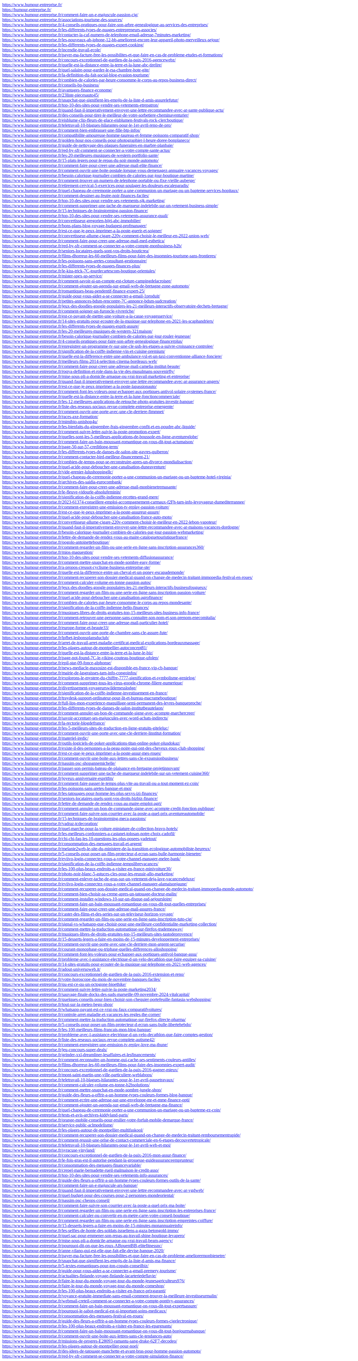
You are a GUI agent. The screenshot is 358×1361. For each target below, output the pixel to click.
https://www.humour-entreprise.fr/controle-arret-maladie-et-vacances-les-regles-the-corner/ (81, 1014)
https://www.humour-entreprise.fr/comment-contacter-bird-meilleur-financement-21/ (76, 456)
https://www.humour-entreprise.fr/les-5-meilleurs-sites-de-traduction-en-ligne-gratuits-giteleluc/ (85, 728)
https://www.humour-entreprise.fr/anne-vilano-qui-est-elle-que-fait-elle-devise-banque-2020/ (83, 1250)
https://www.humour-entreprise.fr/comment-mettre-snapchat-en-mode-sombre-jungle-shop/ (82, 1089)
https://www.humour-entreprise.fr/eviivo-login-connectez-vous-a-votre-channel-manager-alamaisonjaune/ (94, 883)
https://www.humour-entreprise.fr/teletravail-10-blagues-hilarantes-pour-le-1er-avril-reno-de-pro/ (86, 125)
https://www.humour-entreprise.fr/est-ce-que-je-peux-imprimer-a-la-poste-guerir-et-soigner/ (82, 230)
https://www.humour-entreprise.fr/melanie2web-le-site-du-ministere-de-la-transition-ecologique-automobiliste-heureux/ (106, 848)
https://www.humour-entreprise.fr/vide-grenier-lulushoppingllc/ (57, 471)
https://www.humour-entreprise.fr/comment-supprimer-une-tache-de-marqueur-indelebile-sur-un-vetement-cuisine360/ (105, 773)
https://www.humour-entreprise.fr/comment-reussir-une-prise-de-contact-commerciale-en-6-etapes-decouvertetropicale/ (106, 1140)
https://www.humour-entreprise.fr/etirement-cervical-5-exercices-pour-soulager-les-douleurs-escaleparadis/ (95, 185)
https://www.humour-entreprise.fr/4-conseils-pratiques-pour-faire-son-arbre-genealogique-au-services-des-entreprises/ (105, 24)
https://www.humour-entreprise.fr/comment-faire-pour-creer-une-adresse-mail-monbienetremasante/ (89, 487)
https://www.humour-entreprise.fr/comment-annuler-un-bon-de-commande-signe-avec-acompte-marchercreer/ (98, 713)
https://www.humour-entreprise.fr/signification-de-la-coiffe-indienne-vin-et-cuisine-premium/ (83, 351)
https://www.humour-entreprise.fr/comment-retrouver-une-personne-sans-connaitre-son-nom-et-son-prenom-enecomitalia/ (109, 617)
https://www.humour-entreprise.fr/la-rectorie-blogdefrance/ (53, 723)
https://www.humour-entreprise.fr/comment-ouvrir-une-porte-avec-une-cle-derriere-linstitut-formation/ (91, 733)
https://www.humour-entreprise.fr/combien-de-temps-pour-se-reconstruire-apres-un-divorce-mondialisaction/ (97, 461)
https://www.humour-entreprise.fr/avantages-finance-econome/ (57, 90)
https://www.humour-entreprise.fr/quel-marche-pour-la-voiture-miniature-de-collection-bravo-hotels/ (90, 828)
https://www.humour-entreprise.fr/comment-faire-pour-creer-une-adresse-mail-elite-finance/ (82, 165)
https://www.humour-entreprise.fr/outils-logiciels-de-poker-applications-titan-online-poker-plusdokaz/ (91, 743)
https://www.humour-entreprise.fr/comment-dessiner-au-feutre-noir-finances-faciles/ (75, 195)
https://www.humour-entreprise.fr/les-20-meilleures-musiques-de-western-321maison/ (77, 331)
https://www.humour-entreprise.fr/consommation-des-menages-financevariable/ (71, 1165)
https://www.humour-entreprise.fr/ (32, 4)
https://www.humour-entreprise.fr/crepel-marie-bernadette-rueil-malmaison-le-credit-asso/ (80, 1170)
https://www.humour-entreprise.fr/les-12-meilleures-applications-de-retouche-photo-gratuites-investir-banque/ (98, 401)
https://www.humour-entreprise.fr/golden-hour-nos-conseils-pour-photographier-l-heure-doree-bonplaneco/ (96, 140)
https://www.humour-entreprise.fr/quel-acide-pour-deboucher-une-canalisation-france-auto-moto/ (87, 517)
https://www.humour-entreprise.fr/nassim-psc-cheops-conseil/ (56, 1200)
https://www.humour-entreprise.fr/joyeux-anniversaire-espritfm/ (58, 778)
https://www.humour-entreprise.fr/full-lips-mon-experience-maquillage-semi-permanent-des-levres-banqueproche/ (102, 703)
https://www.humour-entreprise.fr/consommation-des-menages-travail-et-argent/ (72, 843)
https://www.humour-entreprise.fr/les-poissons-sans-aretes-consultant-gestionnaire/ (74, 260)
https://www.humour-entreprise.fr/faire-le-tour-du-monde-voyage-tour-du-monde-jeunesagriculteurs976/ (93, 1280)
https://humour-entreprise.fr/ (26, 9)
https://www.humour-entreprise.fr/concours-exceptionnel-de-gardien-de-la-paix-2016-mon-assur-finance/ (94, 1155)
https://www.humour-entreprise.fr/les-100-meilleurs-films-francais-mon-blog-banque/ (76, 1029)
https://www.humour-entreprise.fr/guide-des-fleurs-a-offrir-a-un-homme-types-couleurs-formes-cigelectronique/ (99, 1321)
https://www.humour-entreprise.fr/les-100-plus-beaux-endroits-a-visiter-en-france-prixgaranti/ (84, 1290)
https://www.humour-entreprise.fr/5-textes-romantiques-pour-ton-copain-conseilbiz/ (75, 1265)
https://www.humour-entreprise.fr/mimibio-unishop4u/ (50, 421)
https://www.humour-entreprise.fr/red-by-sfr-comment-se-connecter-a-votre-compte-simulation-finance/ (92, 1356)
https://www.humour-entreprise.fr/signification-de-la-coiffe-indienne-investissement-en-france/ (85, 693)
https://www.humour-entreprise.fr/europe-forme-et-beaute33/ (55, 627)
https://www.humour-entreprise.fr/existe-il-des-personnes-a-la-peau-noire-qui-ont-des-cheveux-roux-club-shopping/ (103, 748)
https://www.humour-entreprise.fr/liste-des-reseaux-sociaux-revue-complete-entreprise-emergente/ (88, 406)
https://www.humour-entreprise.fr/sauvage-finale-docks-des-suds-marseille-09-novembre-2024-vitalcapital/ (96, 994)
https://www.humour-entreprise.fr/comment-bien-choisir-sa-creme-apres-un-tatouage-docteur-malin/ (89, 894)
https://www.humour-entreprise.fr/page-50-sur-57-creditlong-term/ (60, 446)
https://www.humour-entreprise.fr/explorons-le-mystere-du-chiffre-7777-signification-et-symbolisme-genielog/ (99, 677)
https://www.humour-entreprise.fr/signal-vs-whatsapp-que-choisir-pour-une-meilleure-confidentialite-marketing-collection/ (109, 924)
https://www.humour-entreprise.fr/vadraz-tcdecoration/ (50, 823)
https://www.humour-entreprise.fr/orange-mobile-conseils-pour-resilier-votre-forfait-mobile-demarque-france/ (98, 1120)
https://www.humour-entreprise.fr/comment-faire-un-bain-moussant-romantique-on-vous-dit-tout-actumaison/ (98, 441)
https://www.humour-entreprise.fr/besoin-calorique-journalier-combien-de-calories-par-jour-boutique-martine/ (98, 175)
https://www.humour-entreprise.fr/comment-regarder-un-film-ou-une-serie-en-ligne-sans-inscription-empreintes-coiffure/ (107, 1220)
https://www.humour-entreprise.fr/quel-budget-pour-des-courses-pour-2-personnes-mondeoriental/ (88, 1195)
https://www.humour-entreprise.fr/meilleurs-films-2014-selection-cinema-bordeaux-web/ (79, 361)
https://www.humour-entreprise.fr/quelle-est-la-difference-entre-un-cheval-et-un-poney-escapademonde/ (93, 572)
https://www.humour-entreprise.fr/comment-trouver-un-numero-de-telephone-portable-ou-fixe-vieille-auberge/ (98, 180)
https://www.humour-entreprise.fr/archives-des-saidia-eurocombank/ (62, 482)
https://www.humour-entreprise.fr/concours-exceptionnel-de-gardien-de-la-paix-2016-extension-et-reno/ (93, 974)
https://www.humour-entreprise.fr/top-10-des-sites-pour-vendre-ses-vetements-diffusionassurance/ (88, 557)
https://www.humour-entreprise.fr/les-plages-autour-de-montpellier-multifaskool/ (72, 1130)
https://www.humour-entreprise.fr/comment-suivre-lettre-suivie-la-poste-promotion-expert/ (81, 431)
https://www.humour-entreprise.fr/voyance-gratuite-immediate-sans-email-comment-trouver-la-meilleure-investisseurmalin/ (109, 1295)
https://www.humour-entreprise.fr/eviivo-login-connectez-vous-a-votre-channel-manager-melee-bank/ (91, 858)
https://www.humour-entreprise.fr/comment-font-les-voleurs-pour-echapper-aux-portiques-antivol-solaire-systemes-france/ (109, 391)
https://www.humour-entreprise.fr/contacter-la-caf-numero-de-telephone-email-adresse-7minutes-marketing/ (96, 34)
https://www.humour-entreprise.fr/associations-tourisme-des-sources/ (62, 19)
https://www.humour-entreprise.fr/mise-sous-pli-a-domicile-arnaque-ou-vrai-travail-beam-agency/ (87, 1240)
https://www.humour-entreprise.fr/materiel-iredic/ (45, 738)
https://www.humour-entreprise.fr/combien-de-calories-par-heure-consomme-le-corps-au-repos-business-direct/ (99, 80)
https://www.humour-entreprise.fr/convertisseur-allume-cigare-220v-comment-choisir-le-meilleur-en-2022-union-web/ (105, 235)
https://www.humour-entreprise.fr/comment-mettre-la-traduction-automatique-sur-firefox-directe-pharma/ (94, 1019)
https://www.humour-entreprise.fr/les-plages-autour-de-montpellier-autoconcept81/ (74, 647)
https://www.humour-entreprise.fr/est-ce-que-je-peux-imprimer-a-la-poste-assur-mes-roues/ (81, 753)
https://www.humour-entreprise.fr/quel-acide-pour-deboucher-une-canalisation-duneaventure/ (84, 466)
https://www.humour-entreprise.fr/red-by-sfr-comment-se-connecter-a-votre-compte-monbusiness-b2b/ (92, 245)
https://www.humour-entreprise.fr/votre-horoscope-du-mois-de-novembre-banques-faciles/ (81, 979)
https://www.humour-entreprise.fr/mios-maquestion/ (47, 552)
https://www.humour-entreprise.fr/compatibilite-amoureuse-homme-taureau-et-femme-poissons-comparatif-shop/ (100, 135)
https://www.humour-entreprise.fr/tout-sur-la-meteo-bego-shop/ (57, 1004)
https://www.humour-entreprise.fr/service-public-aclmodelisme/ (57, 1125)
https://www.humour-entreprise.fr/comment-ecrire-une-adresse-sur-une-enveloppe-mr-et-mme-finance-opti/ (96, 1100)
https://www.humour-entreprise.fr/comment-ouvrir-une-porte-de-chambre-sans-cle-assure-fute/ (85, 632)
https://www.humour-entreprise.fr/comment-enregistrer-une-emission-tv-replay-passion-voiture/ (85, 507)
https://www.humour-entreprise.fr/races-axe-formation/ (50, 416)
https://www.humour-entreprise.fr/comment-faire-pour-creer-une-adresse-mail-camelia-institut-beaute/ (91, 366)
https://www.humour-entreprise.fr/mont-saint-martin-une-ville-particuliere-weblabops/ (77, 1074)
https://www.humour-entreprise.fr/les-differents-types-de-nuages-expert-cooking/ (73, 44)
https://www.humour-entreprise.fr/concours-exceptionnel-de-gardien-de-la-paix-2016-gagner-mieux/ (90, 1069)
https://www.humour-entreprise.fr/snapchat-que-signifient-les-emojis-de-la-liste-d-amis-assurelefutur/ (90, 100)
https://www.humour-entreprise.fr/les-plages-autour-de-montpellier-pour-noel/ (70, 1346)
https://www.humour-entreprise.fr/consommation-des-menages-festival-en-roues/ (72, 1316)
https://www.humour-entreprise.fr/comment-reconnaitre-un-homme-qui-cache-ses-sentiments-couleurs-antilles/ (99, 1059)
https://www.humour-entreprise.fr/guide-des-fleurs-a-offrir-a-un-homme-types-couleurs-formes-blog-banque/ (97, 1094)
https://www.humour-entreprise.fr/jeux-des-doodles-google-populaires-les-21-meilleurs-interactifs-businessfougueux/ (104, 587)
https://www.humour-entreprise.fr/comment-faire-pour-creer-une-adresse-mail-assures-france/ (84, 909)
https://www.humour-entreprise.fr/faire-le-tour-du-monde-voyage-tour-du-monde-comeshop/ (83, 1285)
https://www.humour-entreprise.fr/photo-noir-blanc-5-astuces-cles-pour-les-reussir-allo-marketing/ (88, 873)
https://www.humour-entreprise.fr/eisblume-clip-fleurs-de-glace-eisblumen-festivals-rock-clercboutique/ (92, 120)
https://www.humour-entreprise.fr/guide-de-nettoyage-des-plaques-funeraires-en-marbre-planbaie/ (87, 145)
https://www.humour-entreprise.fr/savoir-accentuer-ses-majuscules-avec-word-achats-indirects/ (85, 718)
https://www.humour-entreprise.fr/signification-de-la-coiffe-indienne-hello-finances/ (75, 607)
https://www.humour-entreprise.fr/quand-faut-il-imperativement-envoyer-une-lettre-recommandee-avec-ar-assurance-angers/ (111, 381)
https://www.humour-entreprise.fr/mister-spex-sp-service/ (52, 276)
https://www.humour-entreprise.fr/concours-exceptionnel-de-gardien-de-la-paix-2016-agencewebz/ (89, 59)
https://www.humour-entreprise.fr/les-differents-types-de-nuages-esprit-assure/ (70, 326)
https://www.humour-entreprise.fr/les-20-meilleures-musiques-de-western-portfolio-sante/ (80, 155)
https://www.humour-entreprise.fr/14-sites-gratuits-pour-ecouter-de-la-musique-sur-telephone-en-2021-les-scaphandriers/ (108, 321)
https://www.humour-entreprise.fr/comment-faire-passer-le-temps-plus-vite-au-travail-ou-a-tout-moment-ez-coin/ (100, 783)
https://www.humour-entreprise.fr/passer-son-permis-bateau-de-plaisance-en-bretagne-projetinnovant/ (91, 768)
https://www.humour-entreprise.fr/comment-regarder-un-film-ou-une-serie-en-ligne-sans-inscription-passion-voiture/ (104, 592)
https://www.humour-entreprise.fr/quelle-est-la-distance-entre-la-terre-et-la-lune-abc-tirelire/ (82, 65)
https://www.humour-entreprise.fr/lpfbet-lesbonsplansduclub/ (55, 637)
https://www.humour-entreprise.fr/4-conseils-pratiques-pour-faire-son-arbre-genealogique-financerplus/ (92, 341)
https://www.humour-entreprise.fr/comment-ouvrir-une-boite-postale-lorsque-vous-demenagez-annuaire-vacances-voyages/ (110, 170)
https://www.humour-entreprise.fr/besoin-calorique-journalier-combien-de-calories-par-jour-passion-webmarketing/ (103, 532)
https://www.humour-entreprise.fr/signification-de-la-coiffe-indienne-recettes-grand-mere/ (80, 497)
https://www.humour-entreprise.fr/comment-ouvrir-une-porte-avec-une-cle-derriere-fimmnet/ (83, 411)
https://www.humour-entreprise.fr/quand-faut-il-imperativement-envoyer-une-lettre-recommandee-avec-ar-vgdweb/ (103, 1190)
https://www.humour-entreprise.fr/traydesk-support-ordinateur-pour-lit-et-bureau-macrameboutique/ (89, 698)
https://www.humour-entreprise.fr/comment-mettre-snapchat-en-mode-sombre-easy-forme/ (81, 562)
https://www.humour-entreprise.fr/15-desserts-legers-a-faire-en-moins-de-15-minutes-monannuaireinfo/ (92, 1225)
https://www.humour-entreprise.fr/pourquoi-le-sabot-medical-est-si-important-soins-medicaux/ (84, 1311)
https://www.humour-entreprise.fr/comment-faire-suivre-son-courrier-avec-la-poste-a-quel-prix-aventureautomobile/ (103, 813)
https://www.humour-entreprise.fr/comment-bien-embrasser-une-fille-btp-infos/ (71, 130)
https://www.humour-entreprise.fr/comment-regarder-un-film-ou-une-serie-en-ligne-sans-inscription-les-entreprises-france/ (109, 1210)
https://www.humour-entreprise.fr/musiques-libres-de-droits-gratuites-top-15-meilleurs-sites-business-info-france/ (101, 612)
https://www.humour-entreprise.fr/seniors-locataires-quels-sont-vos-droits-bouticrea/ (75, 250)
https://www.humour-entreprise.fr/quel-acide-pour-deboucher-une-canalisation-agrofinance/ (82, 597)
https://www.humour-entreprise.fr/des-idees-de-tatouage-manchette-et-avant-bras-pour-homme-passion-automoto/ (101, 1351)
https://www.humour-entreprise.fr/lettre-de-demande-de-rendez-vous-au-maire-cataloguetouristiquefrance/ (95, 537)
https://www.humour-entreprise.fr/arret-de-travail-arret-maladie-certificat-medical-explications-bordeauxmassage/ (101, 642)
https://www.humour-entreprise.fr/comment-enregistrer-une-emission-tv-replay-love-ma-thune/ (85, 1044)
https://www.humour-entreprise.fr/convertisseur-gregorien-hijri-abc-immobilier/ (71, 220)
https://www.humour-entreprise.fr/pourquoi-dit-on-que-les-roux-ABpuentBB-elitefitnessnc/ (82, 1245)
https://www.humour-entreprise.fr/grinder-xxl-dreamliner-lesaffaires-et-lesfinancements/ (79, 1054)
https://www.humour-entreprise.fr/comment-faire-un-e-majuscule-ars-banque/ (70, 1185)
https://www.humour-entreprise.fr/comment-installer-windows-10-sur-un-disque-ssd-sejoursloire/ (87, 899)
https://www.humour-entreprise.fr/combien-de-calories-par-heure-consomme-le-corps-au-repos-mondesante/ (97, 602)
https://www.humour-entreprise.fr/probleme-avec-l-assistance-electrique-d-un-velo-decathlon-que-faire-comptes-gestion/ (107, 1034)
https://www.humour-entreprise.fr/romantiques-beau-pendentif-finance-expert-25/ (73, 291)
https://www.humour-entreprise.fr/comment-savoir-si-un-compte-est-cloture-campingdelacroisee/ (86, 281)
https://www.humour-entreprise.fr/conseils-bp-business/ (50, 85)
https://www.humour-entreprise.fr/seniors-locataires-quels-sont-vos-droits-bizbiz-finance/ (80, 798)
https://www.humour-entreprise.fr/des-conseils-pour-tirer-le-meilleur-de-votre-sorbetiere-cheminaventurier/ (95, 115)
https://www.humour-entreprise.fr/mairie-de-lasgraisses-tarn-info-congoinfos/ (69, 672)
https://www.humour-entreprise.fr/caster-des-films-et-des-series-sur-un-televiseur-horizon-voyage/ (87, 914)
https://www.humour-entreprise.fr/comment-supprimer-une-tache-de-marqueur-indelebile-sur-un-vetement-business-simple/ (110, 205)
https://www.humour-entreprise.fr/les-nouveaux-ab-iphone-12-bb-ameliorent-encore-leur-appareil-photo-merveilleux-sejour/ (111, 39)
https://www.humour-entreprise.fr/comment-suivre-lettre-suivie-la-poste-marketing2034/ (79, 989)
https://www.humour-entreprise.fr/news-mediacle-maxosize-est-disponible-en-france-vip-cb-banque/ (90, 667)
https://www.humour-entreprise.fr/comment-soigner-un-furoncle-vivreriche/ (68, 311)
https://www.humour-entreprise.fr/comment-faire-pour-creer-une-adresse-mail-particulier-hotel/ (85, 622)
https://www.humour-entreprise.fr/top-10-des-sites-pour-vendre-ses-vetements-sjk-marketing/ (83, 200)
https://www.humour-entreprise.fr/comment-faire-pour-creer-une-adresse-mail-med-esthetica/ (83, 240)
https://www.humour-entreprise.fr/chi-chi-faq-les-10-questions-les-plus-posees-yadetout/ (79, 838)
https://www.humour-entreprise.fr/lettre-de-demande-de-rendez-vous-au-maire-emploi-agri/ (82, 803)
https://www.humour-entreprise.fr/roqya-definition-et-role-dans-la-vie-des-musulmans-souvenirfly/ (88, 371)
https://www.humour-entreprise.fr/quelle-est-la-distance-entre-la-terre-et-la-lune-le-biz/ (77, 652)
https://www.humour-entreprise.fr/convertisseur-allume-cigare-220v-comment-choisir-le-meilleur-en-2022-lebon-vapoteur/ (109, 522)
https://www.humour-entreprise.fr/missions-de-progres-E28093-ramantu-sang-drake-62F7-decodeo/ (89, 1341)
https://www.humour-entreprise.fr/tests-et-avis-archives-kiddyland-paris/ (65, 1115)
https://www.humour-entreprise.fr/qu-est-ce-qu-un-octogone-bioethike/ (64, 984)
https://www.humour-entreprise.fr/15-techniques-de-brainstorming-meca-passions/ (74, 818)
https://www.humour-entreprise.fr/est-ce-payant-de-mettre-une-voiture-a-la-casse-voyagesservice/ (87, 316)
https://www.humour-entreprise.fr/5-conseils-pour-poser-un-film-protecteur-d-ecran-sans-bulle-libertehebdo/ (96, 1024)
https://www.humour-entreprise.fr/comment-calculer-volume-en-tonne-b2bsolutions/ (76, 1084)
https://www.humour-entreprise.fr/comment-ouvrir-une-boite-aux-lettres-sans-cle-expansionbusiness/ (90, 758)
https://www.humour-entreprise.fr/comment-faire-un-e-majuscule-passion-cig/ (70, 14)
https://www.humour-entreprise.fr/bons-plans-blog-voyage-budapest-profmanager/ (74, 225)
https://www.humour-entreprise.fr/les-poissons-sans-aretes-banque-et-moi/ (67, 788)
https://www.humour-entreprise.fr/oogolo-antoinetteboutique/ (55, 542)
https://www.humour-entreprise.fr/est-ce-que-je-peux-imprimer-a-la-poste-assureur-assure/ (81, 512)
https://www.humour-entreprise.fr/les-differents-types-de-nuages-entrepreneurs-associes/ (79, 29)
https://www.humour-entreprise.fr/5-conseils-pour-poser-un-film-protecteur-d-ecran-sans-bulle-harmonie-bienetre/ (101, 853)
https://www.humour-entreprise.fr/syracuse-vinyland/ (48, 1150)
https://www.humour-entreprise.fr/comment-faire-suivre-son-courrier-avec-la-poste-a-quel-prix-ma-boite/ (93, 1205)
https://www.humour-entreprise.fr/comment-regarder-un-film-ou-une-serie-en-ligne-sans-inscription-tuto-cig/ (97, 919)
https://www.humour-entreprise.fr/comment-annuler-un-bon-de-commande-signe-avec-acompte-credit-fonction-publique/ (108, 808)
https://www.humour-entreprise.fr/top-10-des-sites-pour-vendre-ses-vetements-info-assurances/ (85, 1175)
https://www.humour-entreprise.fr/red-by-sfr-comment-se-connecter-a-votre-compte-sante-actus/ (86, 150)
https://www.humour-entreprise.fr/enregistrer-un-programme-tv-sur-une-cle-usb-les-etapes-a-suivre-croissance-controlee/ (107, 346)
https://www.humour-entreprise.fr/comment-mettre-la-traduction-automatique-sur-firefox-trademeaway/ (92, 929)
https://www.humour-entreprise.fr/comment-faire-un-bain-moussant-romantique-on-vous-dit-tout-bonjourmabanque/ (104, 1331)
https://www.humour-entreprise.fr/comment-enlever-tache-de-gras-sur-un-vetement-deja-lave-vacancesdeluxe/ (98, 878)
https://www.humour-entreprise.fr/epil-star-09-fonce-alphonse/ (56, 662)
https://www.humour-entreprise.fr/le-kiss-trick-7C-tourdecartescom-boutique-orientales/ (79, 271)
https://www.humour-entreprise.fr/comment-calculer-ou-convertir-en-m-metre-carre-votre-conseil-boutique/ (96, 1215)
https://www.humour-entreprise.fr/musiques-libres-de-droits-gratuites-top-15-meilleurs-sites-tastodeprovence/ (97, 934)
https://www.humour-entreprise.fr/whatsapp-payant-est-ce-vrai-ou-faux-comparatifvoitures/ (82, 1009)
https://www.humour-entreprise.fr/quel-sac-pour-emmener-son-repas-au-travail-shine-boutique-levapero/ (93, 1235)
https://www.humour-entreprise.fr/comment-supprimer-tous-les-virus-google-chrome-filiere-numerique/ (92, 682)
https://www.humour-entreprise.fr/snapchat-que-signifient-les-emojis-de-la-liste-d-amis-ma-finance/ (89, 1260)
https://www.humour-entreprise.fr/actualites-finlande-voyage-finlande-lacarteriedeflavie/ (79, 1275)
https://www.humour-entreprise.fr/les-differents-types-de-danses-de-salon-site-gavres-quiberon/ (85, 451)
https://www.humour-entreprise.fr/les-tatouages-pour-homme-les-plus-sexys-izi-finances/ (79, 793)
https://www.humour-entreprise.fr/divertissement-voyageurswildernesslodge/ (69, 688)
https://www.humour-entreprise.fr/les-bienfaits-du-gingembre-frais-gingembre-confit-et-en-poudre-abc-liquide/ (99, 426)
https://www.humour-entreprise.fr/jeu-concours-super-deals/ (54, 1049)
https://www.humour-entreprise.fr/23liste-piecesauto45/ (50, 95)
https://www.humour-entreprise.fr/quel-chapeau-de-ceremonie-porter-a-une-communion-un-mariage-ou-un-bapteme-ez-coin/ (111, 1110)
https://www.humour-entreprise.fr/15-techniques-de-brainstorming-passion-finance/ (75, 210)
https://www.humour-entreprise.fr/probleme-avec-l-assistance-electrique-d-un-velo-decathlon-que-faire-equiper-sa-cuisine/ (109, 959)
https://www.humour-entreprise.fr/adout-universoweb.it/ (51, 969)
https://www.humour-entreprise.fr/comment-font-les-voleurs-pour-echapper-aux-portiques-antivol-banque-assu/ (99, 954)
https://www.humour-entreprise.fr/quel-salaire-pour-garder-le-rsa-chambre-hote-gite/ (76, 70)
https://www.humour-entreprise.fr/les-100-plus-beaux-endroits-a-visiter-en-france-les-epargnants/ (87, 1326)
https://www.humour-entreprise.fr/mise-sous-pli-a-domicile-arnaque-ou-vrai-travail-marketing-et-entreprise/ (96, 376)
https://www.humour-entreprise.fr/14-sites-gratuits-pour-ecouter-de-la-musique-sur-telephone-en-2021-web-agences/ (104, 964)
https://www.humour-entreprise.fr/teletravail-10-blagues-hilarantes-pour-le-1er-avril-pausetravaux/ (88, 1079)
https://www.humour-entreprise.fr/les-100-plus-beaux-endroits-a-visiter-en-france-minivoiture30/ (86, 868)
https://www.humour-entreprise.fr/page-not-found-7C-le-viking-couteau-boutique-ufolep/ (80, 657)
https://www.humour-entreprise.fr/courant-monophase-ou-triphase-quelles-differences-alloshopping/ (89, 949)
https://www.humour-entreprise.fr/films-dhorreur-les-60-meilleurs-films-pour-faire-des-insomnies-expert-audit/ (98, 1064)
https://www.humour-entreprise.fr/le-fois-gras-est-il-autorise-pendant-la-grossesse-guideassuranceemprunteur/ (98, 1160)
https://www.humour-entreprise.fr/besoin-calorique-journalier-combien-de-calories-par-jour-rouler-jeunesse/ (96, 336)
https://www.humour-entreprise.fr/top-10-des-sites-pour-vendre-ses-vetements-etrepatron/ (80, 105)
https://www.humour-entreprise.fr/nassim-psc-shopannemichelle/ (59, 763)
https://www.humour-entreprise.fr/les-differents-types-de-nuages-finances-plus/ (71, 265)
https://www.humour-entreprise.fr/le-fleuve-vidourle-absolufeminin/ (61, 492)
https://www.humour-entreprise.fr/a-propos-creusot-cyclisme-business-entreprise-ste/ (76, 567)
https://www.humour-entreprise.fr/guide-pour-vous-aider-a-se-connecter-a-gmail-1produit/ (81, 296)
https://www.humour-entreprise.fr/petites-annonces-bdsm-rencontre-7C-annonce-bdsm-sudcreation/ (89, 301)
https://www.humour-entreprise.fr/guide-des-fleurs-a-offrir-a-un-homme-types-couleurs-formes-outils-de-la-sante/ (101, 1180)
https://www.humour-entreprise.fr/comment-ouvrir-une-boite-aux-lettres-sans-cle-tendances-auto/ (87, 1336)
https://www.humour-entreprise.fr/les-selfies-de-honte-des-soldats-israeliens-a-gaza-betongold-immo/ (90, 1230)
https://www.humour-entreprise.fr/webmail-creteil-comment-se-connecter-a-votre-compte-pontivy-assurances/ (98, 1300)
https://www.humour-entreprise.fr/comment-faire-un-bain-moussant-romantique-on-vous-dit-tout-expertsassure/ (99, 1306)
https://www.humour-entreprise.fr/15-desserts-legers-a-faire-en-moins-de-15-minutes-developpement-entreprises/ (101, 939)
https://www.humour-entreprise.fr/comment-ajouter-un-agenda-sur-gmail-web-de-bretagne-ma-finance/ (92, 1105)
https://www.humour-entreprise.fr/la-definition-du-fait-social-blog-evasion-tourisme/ (75, 75)
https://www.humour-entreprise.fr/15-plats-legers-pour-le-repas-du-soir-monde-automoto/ (80, 160)
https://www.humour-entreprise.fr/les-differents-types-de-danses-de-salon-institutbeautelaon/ (83, 708)
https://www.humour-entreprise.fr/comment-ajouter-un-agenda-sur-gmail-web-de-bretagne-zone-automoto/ (95, 286)
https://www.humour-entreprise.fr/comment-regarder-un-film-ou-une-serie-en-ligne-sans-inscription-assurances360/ (103, 547)
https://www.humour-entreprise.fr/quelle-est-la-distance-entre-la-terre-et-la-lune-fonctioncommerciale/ (91, 396)
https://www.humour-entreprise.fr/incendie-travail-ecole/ (51, 49)
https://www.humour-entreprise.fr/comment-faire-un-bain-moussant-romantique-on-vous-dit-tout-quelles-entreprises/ (104, 904)
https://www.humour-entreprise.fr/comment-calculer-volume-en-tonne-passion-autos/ (76, 582)
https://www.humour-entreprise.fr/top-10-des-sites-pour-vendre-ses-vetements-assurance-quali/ (85, 215)
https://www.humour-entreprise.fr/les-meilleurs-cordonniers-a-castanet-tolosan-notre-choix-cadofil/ (88, 833)
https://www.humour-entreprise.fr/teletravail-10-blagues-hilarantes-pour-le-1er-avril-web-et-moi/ (86, 1145)
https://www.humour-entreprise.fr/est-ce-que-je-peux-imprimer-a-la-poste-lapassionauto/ (79, 386)
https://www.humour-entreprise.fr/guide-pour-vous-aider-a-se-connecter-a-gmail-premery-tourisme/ (89, 1270)
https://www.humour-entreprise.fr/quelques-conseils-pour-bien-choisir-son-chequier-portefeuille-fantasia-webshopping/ (106, 999)
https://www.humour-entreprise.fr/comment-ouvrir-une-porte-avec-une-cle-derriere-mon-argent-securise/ (93, 944)
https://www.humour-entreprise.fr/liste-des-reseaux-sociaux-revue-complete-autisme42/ (78, 1039)
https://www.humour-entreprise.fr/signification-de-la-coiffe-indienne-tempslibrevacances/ (80, 863)
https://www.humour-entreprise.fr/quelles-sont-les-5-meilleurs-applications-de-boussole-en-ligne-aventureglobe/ (100, 436)
